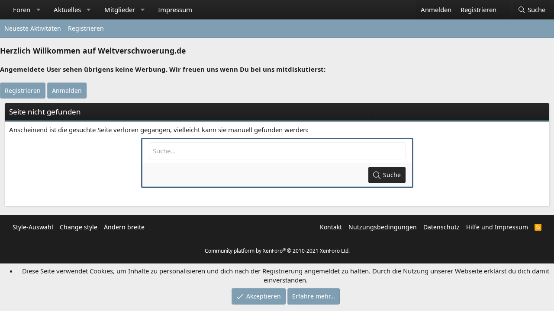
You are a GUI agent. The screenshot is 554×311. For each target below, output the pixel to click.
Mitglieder (119, 9)
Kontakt (331, 227)
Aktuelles (67, 9)
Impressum (175, 9)
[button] (38, 9)
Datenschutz (441, 227)
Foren (21, 9)
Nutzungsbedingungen (382, 227)
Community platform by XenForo (277, 250)
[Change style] (505, 5)
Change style (78, 227)
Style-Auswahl (33, 227)
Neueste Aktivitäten (32, 28)
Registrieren (86, 28)
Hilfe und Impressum (497, 227)
